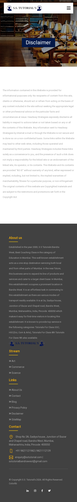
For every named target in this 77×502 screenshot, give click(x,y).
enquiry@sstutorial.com (28, 457)
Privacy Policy (19, 407)
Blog (14, 401)
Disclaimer (17, 413)
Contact (16, 395)
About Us (16, 389)
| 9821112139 (43, 450)
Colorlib (13, 483)
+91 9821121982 (25, 450)
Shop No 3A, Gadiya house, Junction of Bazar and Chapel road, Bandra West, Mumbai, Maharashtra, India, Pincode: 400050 (37, 440)
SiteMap (16, 419)
